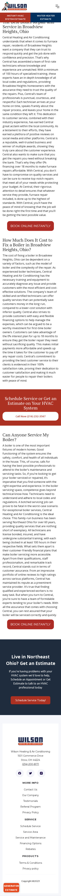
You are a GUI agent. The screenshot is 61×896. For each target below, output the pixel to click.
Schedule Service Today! (30, 700)
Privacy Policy (30, 812)
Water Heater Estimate (46, 17)
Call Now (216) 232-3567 (31, 416)
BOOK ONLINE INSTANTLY (30, 226)
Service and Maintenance (31, 837)
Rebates (31, 849)
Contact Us (30, 789)
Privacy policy (31, 868)
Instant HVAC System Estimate (15, 17)
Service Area (30, 832)
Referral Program (30, 806)
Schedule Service (30, 826)
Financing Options (30, 843)
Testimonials (30, 801)
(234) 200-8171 (30, 764)
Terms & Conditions (30, 863)
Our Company (30, 795)
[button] (58, 6)
